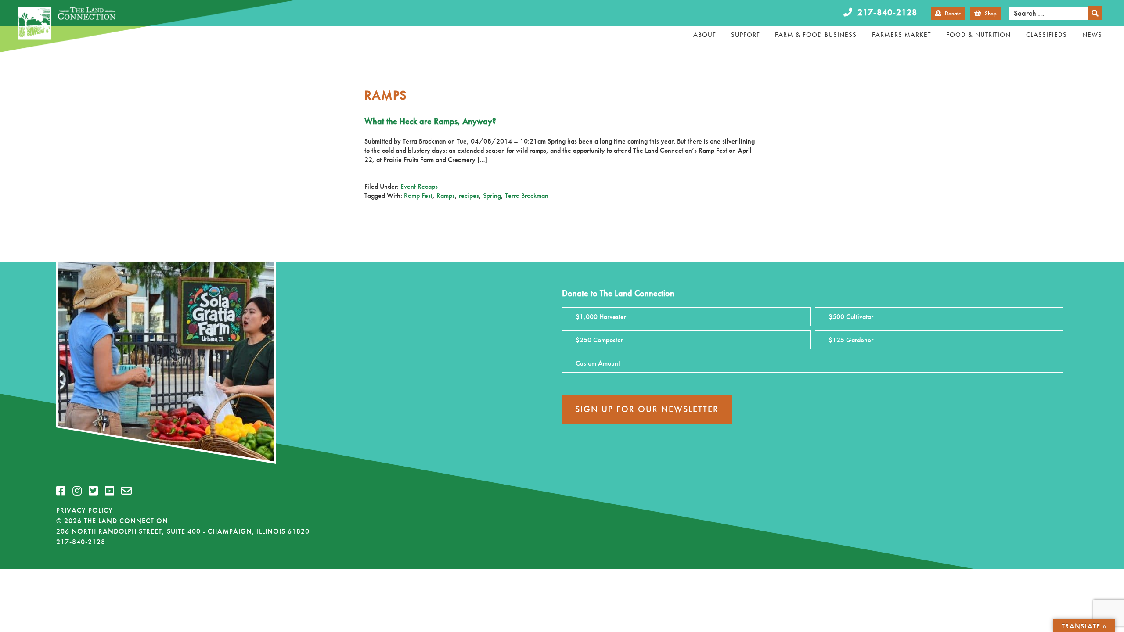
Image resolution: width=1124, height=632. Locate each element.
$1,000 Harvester (601, 316)
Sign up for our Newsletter (647, 409)
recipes (469, 195)
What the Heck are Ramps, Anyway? (430, 121)
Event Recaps (419, 186)
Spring (492, 195)
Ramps (445, 195)
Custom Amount (598, 363)
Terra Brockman (526, 195)
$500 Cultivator (851, 316)
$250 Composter (599, 340)
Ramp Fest (418, 195)
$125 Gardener (851, 340)
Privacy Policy (84, 510)
